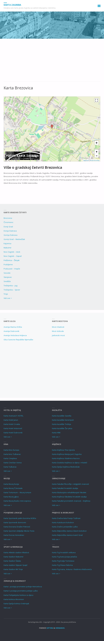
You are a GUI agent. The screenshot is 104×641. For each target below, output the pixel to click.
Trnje (6, 294)
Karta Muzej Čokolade (13, 488)
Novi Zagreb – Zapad (13, 256)
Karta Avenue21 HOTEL (13, 416)
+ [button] (97, 151)
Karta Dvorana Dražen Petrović (17, 526)
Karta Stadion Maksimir (13, 556)
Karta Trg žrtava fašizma (62, 565)
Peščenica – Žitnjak (12, 260)
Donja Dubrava (10, 231)
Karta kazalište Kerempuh (63, 420)
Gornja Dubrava (10, 235)
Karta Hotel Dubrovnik (13, 432)
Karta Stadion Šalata (12, 561)
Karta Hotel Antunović (13, 428)
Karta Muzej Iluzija (11, 484)
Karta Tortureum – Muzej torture (17, 492)
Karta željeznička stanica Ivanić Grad (67, 535)
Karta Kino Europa (11, 450)
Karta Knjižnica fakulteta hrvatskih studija (69, 496)
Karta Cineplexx (10, 458)
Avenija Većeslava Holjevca (15, 335)
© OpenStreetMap (95, 160)
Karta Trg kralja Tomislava (63, 561)
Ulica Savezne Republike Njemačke (18, 339)
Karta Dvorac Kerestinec (14, 535)
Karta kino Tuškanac (12, 454)
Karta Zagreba (12, 4)
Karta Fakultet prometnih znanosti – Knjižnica (71, 501)
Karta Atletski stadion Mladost (16, 552)
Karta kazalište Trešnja (61, 424)
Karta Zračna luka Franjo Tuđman (66, 518)
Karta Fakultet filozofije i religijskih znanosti (70, 484)
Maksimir (7, 247)
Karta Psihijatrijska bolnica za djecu (18, 595)
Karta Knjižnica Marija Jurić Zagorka (67, 454)
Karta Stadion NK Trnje (13, 569)
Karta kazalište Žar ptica (62, 428)
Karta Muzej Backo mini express (17, 501)
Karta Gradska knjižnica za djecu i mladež (69, 462)
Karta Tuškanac (10, 467)
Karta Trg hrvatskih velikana (64, 552)
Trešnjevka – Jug (10, 285)
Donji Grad (8, 226)
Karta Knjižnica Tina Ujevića (63, 450)
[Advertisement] (52, 61)
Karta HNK (56, 432)
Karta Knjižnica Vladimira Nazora (65, 458)
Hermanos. (60, 628)
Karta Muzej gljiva (11, 496)
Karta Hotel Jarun (11, 420)
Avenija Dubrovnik (11, 331)
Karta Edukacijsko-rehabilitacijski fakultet (69, 492)
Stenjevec (8, 277)
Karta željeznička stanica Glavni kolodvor (69, 531)
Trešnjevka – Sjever (12, 290)
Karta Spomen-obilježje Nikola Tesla (19, 531)
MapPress (86, 160)
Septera (49, 628)
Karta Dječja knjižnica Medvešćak (66, 467)
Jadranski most (58, 335)
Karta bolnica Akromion (14, 599)
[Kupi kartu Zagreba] (22, 156)
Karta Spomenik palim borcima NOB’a (20, 518)
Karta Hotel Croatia (12, 424)
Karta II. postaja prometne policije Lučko (21, 591)
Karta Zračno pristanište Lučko (65, 526)
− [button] (97, 155)
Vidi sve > (8, 298)
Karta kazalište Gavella (61, 416)
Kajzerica (7, 243)
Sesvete (7, 273)
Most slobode (58, 331)
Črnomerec (8, 222)
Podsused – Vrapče (12, 268)
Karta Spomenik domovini (15, 522)
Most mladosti (58, 327)
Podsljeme (8, 264)
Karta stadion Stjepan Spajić (15, 565)
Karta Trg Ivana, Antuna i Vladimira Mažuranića (72, 569)
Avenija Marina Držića (13, 327)
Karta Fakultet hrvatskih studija (65, 488)
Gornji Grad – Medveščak (14, 239)
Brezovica (8, 218)
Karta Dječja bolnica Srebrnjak (16, 603)
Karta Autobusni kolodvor (63, 522)
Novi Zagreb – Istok (12, 252)
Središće (7, 281)
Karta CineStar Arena (13, 462)
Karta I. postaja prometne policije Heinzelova (23, 586)
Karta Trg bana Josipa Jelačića (64, 556)
